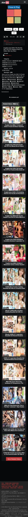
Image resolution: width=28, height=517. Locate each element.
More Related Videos (14, 459)
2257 (17, 485)
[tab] (10, 104)
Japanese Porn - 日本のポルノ (13, 42)
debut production (12, 79)
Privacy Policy (6, 485)
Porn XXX (20, 488)
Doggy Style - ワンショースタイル (9, 64)
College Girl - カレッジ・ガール (9, 62)
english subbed (6, 83)
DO (14, 33)
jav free (15, 486)
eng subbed (6, 81)
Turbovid (8, 29)
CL (21, 29)
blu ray (4, 79)
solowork (16, 87)
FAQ (3, 483)
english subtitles (6, 85)
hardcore (5, 87)
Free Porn (13, 488)
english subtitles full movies (18, 85)
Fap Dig (21, 486)
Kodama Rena (9, 88)
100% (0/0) (12, 36)
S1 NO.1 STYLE (5, 70)
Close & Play (14, 7)
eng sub (20, 79)
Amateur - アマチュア (6, 60)
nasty (11, 87)
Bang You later (6, 486)
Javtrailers (5, 488)
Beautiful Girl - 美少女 (17, 60)
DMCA (13, 485)
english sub (20, 81)
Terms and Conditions (12, 483)
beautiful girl (20, 77)
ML (15, 29)
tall (21, 87)
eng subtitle (13, 81)
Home (7, 41)
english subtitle (15, 83)
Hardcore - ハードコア (7, 66)
